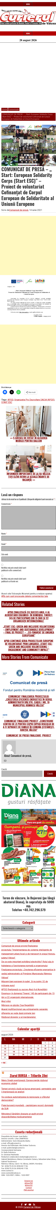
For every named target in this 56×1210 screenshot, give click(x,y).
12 (23, 1049)
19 (23, 1052)
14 (38, 1049)
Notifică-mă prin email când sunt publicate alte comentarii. (13, 569)
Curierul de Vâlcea (32, 1207)
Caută (4, 769)
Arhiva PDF (29, 1183)
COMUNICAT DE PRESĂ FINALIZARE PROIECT (28, 735)
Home (4, 109)
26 (23, 1054)
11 (14, 1049)
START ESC (6, 402)
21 (38, 1052)
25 (14, 1054)
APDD (10, 399)
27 (31, 1054)
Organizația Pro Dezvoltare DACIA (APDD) (34, 399)
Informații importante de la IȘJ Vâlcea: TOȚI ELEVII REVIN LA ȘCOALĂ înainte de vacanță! (29, 476)
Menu (28, 4)
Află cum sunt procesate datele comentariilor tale (24, 596)
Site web (4, 554)
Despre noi (28, 1181)
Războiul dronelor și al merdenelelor (18, 1017)
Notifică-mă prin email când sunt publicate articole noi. (13, 580)
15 (45, 1049)
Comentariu (6, 504)
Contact (29, 1188)
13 (31, 1049)
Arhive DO (28, 1185)
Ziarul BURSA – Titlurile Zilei (29, 1075)
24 (5, 1054)
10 (5, 1049)
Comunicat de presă (18, 210)
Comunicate (14, 109)
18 (14, 1052)
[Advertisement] (28, 76)
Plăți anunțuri (29, 1190)
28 (38, 1054)
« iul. (3, 1062)
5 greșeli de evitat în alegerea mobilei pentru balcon (30, 439)
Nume (4, 533)
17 (5, 1052)
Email (4, 544)
